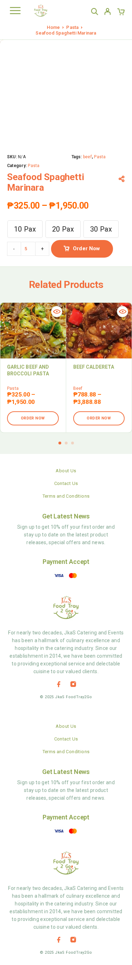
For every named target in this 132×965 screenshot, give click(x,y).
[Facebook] (59, 684)
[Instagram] (73, 684)
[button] (59, 443)
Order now (86, 248)
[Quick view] (56, 311)
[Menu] (15, 10)
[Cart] (121, 12)
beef (87, 156)
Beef (78, 388)
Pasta (72, 27)
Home (53, 27)
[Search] (94, 11)
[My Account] (107, 12)
